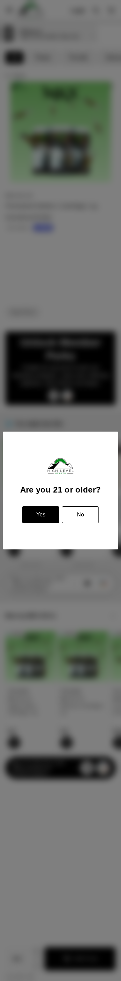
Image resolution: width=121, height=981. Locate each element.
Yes (40, 514)
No (80, 514)
